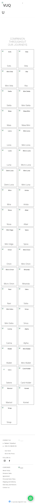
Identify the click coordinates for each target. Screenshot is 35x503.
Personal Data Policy (9, 479)
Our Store (8, 451)
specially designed (17, 501)
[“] (30, 498)
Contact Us (6, 487)
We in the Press (10, 453)
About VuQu (6, 470)
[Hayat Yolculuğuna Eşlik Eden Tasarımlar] (7, 9)
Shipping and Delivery (9, 482)
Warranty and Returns (9, 484)
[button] (30, 4)
